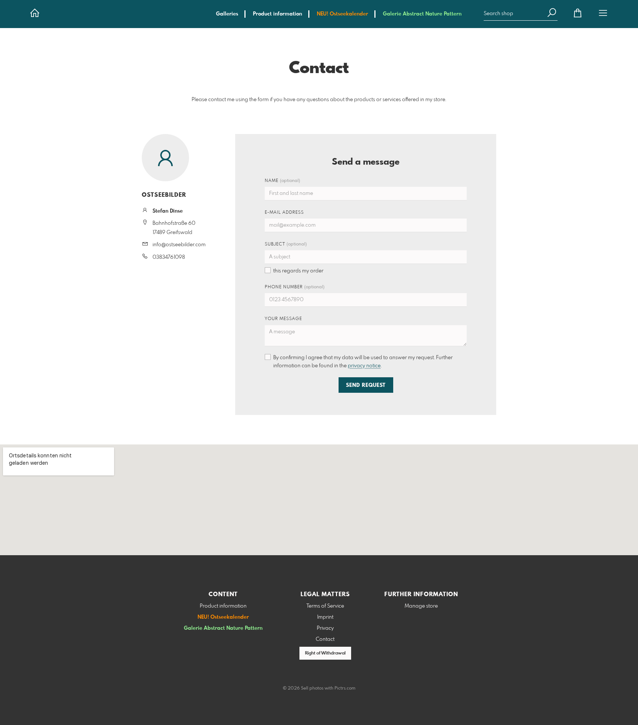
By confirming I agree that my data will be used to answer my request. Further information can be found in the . (363, 361)
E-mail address (284, 212)
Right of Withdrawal (325, 653)
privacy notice (364, 365)
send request (366, 385)
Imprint (325, 617)
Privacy (325, 628)
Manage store (421, 606)
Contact (325, 639)
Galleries (227, 14)
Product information (277, 14)
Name (282, 181)
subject (286, 244)
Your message (283, 319)
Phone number (295, 287)
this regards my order (298, 271)
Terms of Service (325, 606)
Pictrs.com (345, 688)
